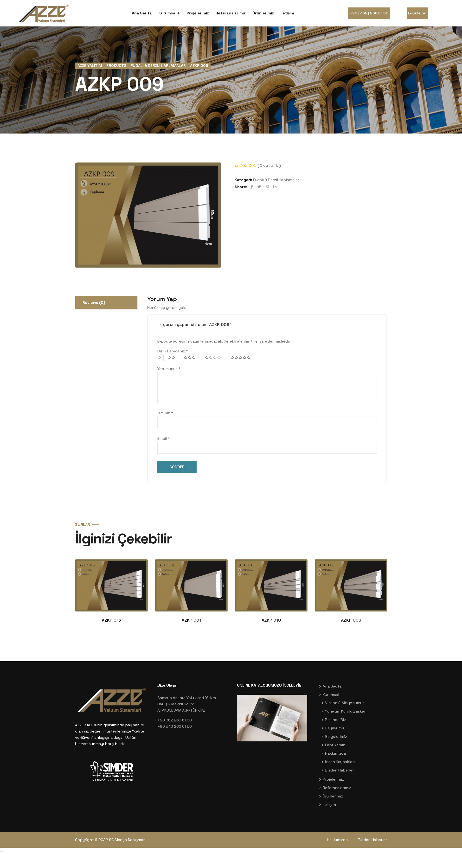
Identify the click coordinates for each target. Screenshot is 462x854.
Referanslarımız (231, 13)
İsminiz (165, 412)
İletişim (287, 13)
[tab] (106, 303)
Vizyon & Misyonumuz (344, 702)
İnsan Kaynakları (340, 761)
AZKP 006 (351, 620)
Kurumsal (167, 13)
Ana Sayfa (142, 13)
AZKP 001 (191, 620)
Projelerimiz (198, 13)
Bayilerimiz (335, 728)
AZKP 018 (271, 620)
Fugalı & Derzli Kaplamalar (276, 179)
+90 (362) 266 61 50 (369, 13)
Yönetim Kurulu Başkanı (346, 711)
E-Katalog (417, 13)
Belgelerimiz (336, 736)
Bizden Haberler (339, 770)
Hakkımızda (335, 753)
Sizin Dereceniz (172, 351)
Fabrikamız (335, 744)
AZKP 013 (111, 620)
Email (163, 438)
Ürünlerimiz (263, 13)
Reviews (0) (94, 302)
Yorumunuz (168, 368)
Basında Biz (335, 719)
